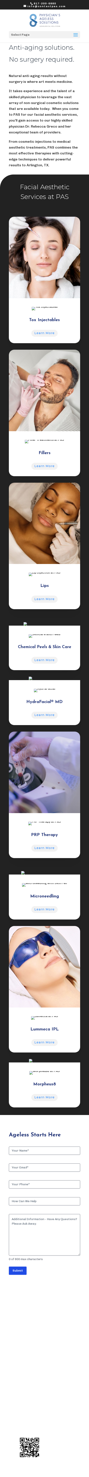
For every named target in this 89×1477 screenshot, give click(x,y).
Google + (25, 1418)
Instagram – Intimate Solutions (42, 1431)
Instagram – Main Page (36, 1413)
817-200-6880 (45, 3)
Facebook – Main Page (35, 1408)
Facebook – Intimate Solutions (41, 1426)
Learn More (44, 333)
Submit (18, 1270)
